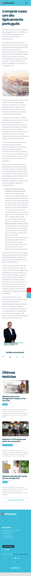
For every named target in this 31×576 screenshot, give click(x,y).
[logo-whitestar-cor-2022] (8, 2)
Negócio (5, 404)
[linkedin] (8, 549)
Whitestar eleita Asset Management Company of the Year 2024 (14, 398)
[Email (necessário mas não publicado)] (23, 357)
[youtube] (5, 549)
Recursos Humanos (7, 445)
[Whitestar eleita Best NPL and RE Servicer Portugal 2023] (15, 466)
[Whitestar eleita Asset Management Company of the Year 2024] (15, 386)
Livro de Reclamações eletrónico (21, 554)
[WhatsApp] (17, 357)
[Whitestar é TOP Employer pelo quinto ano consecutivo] (15, 428)
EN (5, 521)
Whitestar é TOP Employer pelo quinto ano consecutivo (14, 440)
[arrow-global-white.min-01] (15, 568)
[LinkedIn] (10, 357)
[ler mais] (21, 456)
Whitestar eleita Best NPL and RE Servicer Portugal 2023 (14, 477)
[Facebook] (3, 357)
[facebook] (2, 549)
